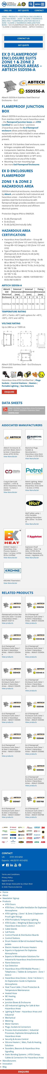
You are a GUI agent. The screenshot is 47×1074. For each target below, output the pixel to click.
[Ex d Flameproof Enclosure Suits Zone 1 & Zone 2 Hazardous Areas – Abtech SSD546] (35, 703)
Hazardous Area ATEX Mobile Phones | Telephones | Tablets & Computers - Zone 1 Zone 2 (25, 971)
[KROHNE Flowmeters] (13, 570)
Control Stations (19, 383)
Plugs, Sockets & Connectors (18, 1027)
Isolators (9, 999)
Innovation (7, 1063)
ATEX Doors (10, 904)
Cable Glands (11, 929)
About (5, 895)
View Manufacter (10, 456)
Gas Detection (11, 965)
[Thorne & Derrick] (14, 4)
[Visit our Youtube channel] (15, 865)
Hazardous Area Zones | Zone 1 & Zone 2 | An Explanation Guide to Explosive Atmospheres (24, 981)
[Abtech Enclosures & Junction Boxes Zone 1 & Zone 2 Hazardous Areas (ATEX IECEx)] (13, 437)
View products (7, 623)
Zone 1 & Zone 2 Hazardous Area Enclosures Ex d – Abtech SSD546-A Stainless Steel (26, 410)
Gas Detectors (27, 386)
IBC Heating (10, 996)
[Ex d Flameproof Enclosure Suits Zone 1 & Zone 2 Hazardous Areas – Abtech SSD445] (12, 703)
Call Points (10, 932)
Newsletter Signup (11, 898)
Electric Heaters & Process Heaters (21, 947)
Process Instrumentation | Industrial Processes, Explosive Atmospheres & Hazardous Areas (21, 1033)
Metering (9, 1021)
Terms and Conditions (11, 874)
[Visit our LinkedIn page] (11, 865)
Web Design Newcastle (11, 884)
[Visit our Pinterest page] (19, 865)
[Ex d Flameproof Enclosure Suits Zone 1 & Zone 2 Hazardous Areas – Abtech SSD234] (35, 604)
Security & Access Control (16, 1039)
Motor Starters (12, 1024)
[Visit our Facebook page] (7, 865)
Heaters (33, 383)
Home (4, 16)
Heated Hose (11, 993)
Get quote (23, 10)
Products (13, 16)
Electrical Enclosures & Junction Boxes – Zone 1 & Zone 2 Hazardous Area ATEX (22, 18)
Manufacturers (9, 1060)
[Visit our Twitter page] (3, 865)
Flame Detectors (12, 962)
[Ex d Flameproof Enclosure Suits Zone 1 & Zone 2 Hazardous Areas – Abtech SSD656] (35, 766)
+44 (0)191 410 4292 (19, 860)
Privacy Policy (7, 877)
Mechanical (10, 1017)
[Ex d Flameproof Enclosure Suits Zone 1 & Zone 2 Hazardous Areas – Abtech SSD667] (12, 798)
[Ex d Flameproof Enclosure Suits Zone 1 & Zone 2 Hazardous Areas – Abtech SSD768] (35, 798)
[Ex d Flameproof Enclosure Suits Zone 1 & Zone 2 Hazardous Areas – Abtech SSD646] (35, 735)
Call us (8, 10)
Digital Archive (7, 880)
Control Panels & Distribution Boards (22, 935)
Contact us (23, 38)
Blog (5, 1066)
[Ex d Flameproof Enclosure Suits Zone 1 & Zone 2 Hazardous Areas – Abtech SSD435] (12, 669)
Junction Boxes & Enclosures (18, 1002)
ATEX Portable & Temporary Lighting (21, 919)
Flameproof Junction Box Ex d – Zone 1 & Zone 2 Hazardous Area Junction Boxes (21, 23)
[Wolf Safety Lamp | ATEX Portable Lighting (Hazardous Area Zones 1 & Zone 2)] (34, 503)
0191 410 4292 (16, 857)
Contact (39, 10)
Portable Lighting (10, 386)
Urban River (28, 884)
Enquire (9, 391)
